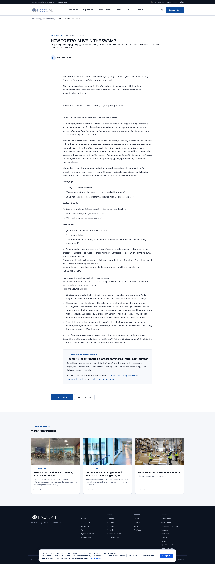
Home (33, 19)
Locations (128, 10)
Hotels (83, 519)
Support (175, 2)
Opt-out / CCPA (167, 545)
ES (183, 2)
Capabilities (88, 10)
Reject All (133, 556)
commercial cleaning (118, 375)
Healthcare (85, 526)
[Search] (162, 10)
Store (118, 10)
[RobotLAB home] (42, 10)
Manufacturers (104, 10)
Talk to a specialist (61, 397)
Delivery (111, 522)
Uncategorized (48, 19)
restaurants (72, 379)
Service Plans (166, 522)
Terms (163, 541)
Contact (137, 530)
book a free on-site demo (102, 379)
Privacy (164, 537)
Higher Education (87, 534)
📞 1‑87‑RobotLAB (157, 2)
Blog (39, 19)
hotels (83, 379)
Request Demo (175, 10)
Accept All (166, 556)
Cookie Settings (167, 548)
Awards (137, 522)
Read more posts (84, 397)
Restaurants (85, 522)
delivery (133, 375)
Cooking (111, 526)
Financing (168, 2)
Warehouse (85, 530)
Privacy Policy (96, 558)
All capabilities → (114, 537)
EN (180, 2)
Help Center (166, 519)
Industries (73, 10)
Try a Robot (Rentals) (169, 526)
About (140, 10)
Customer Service (114, 534)
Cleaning (111, 519)
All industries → (87, 537)
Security (111, 530)
